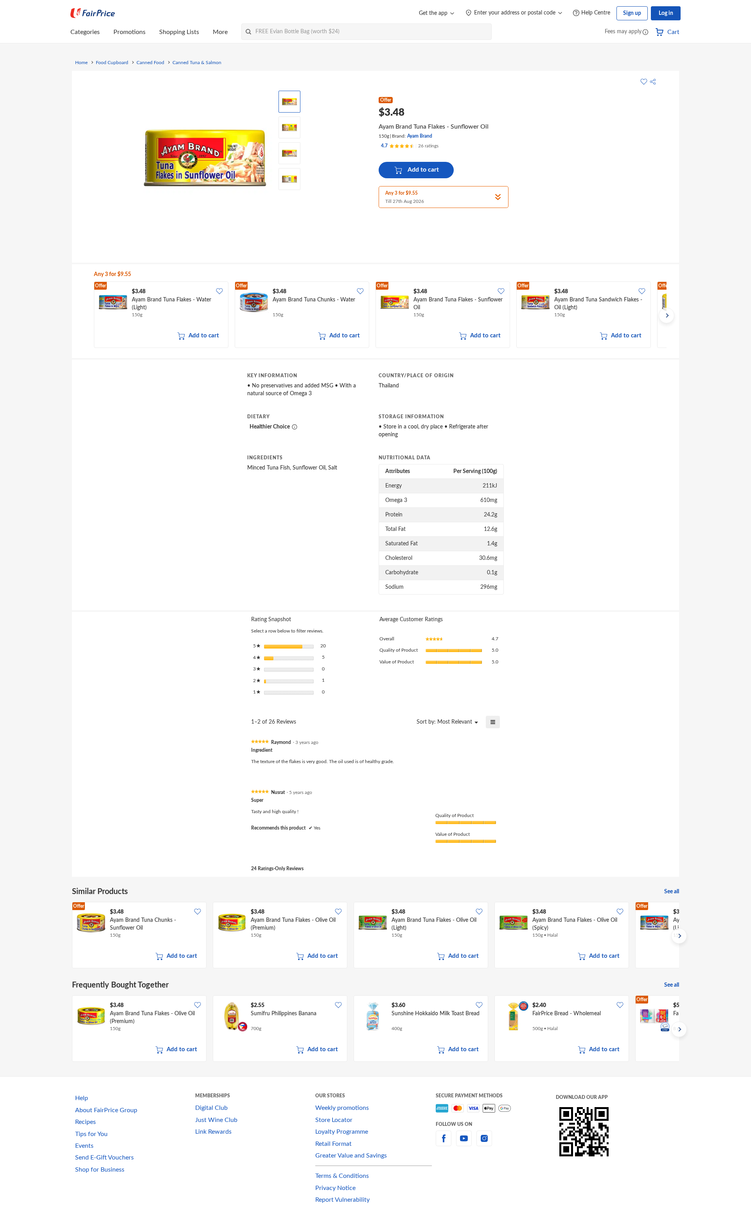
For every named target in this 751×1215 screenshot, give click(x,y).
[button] (645, 32)
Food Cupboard (112, 62)
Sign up (632, 13)
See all (671, 891)
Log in (666, 13)
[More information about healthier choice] (294, 427)
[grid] (380, 315)
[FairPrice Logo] (92, 13)
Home (81, 62)
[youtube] (464, 1143)
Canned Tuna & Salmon (196, 62)
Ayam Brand (419, 136)
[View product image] (289, 101)
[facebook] (443, 1143)
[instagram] (484, 1143)
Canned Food (150, 62)
